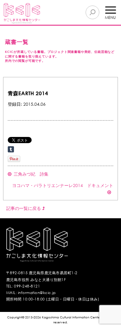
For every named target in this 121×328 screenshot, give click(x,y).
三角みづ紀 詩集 (31, 174)
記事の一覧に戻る (24, 208)
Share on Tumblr (11, 149)
